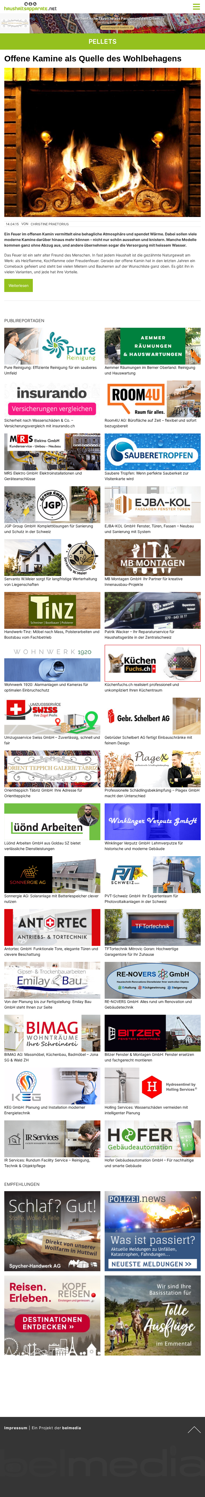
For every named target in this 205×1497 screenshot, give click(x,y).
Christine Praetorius (50, 224)
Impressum (15, 1427)
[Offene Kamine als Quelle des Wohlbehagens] (102, 142)
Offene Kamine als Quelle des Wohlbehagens (93, 58)
